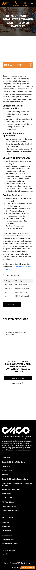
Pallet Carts (6, 466)
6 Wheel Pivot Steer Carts (11, 489)
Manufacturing (7, 535)
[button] (32, 3)
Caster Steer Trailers (9, 506)
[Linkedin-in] (3, 554)
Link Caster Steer (8, 498)
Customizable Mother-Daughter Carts (15, 479)
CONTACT (25, 5)
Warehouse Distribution (10, 543)
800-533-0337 (16, 5)
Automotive (6, 526)
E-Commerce (6, 531)
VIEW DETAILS (16, 378)
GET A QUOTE (11, 304)
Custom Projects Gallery (10, 510)
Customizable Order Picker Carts (13, 462)
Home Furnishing (8, 539)
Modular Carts (7, 470)
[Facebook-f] (6, 554)
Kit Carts (5, 475)
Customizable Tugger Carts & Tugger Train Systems (17, 484)
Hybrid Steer (6, 493)
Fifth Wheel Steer (8, 502)
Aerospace (6, 522)
